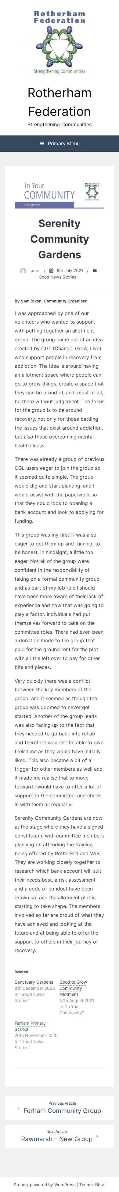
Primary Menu (63, 143)
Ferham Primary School (30, 1026)
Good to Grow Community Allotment (73, 988)
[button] (59, 43)
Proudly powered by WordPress (45, 1184)
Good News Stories (57, 277)
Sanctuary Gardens (34, 982)
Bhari (100, 1184)
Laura (34, 270)
